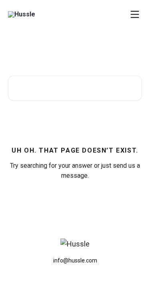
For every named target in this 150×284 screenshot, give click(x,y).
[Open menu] (135, 14)
